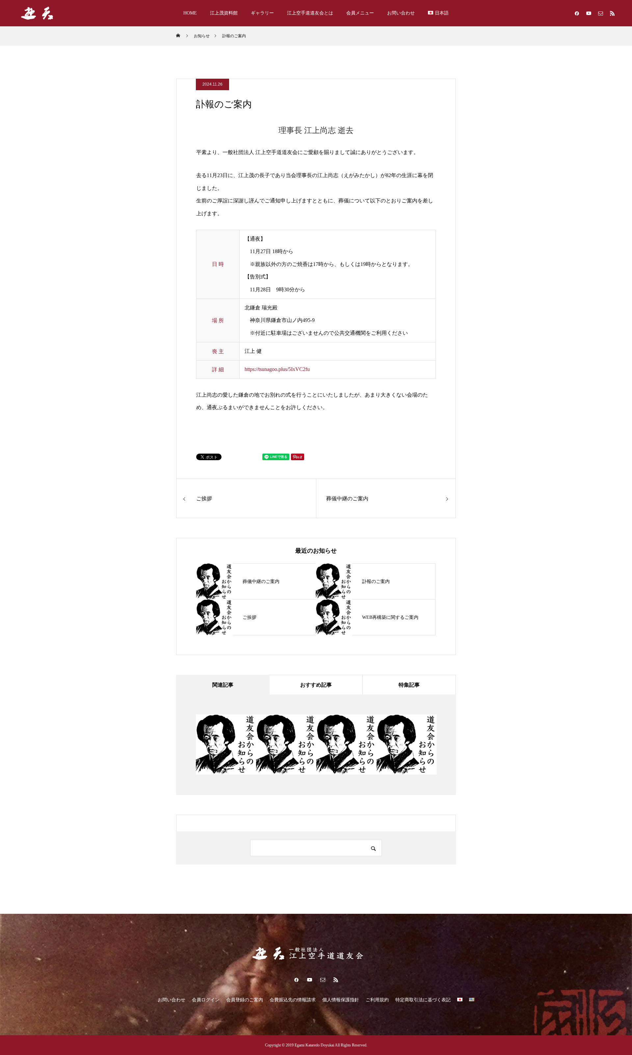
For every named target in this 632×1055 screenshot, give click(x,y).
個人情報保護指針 (340, 999)
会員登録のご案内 (244, 999)
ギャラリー (262, 13)
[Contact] (600, 13)
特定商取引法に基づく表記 (423, 999)
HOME (190, 13)
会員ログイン (206, 999)
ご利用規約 (377, 999)
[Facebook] (576, 13)
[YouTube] (588, 13)
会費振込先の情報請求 (293, 999)
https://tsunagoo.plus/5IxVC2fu (277, 369)
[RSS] (612, 13)
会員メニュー (360, 13)
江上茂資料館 (224, 13)
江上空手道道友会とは (310, 13)
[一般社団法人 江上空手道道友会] (49, 13)
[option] (226, 744)
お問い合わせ (401, 13)
